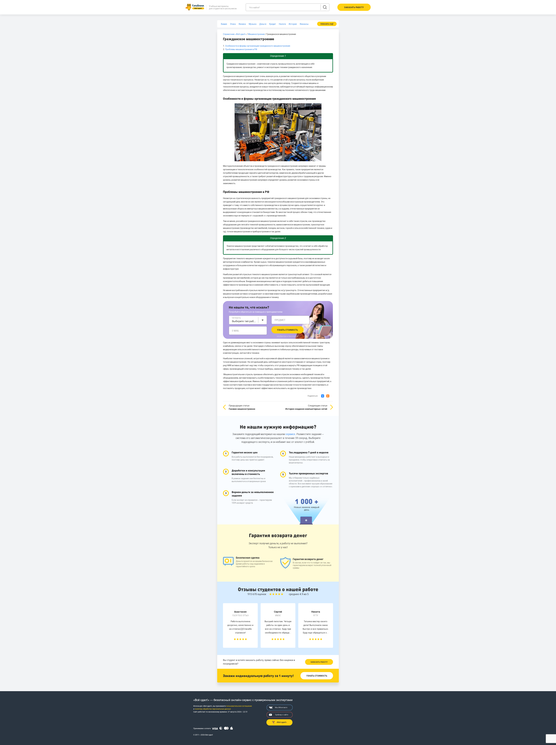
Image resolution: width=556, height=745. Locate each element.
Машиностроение (256, 34)
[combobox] (248, 320)
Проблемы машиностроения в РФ (241, 49)
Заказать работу (319, 662)
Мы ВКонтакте (281, 708)
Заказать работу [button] (354, 7)
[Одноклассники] (327, 395)
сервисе (290, 434)
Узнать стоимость (287, 330)
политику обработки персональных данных (213, 709)
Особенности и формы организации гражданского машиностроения (258, 46)
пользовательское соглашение (239, 706)
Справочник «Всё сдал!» (234, 34)
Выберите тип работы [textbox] (244, 321)
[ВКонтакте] (322, 395)
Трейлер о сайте (281, 715)
